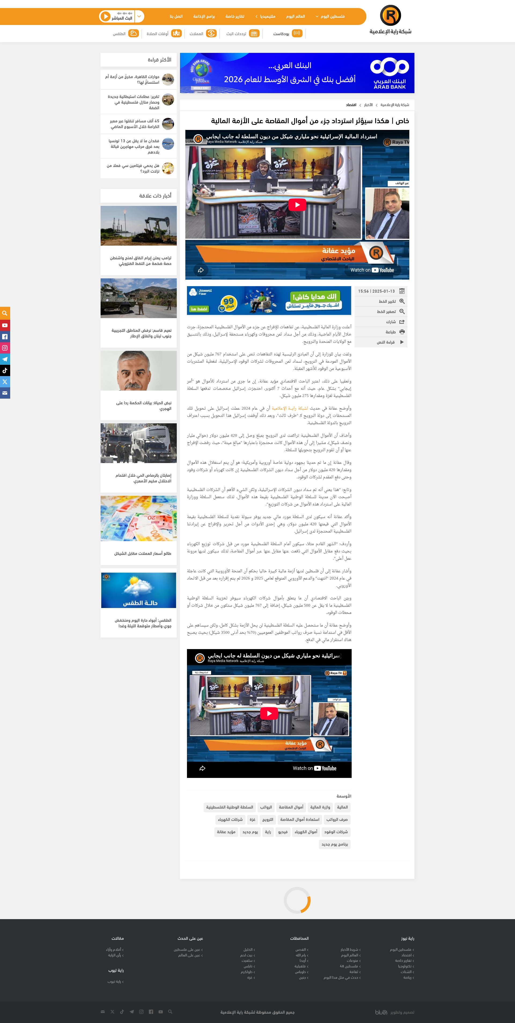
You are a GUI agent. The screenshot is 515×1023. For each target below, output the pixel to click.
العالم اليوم (295, 16)
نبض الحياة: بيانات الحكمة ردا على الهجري (143, 405)
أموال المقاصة (291, 806)
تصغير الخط (386, 311)
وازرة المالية (320, 806)
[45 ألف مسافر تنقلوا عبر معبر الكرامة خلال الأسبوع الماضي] (168, 124)
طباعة (391, 331)
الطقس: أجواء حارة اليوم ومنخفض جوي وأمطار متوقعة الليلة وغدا (143, 622)
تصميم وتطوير (402, 1012)
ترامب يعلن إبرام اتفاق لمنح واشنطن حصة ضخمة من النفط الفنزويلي (140, 260)
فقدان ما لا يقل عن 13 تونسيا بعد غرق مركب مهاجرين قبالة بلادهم (134, 146)
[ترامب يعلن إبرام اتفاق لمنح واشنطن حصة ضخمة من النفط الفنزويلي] (139, 229)
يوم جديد (250, 831)
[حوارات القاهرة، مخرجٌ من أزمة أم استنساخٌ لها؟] (168, 80)
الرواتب (266, 806)
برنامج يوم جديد (335, 843)
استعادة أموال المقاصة (299, 819)
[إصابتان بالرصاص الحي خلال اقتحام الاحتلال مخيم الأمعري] (139, 446)
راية (268, 831)
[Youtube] (5, 325)
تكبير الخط (387, 301)
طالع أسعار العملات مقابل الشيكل (142, 553)
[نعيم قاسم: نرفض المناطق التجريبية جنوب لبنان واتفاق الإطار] (139, 301)
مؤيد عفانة (226, 831)
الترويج (267, 819)
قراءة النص (386, 341)
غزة (252, 819)
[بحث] (5, 313)
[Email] (5, 393)
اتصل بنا (176, 16)
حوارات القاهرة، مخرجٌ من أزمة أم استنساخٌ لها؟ (132, 79)
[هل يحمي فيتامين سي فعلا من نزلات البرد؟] (168, 168)
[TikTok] (5, 370)
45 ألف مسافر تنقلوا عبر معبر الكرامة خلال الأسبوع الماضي (134, 123)
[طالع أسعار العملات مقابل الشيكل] (139, 518)
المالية (342, 806)
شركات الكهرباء (230, 819)
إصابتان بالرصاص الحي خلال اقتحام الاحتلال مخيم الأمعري (143, 477)
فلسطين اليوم (332, 16)
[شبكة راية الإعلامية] (390, 20)
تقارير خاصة (235, 16)
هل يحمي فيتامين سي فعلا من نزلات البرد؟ (133, 168)
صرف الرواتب (337, 819)
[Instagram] (5, 348)
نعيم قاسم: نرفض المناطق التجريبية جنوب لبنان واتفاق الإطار (141, 332)
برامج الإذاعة (204, 16)
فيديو (283, 831)
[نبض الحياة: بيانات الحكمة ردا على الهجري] (139, 373)
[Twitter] (5, 381)
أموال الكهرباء (306, 831)
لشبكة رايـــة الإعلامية (290, 409)
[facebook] (5, 336)
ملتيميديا (267, 16)
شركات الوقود (336, 831)
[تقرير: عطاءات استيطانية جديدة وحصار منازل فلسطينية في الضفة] (168, 99)
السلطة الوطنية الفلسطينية (229, 806)
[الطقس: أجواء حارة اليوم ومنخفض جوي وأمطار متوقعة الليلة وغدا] (139, 591)
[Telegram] (5, 359)
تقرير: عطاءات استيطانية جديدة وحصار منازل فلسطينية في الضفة (133, 101)
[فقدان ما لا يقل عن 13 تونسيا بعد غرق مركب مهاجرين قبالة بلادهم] (168, 144)
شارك (391, 321)
